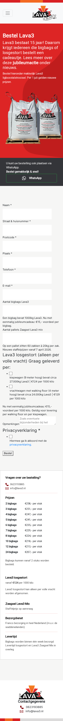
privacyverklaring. (21, 444)
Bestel (8, 453)
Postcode (9, 237)
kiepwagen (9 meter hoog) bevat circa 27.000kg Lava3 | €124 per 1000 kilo (33, 379)
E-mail (8, 285)
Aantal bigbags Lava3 (16, 301)
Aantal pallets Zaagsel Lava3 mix (23, 329)
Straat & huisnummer (17, 221)
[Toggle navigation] (8, 13)
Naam (7, 205)
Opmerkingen (11, 424)
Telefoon (9, 269)
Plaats (7, 253)
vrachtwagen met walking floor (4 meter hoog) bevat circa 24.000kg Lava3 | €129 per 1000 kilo (35, 394)
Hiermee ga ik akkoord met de (28, 442)
